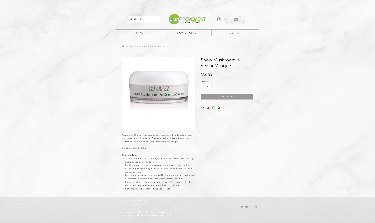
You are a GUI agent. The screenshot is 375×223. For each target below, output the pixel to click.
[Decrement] (203, 86)
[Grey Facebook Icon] (251, 206)
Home (125, 46)
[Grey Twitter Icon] (242, 206)
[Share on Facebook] (202, 107)
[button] (235, 18)
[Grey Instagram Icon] (255, 206)
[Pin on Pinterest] (208, 107)
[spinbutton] (207, 86)
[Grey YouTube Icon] (246, 206)
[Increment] (212, 86)
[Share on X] (219, 107)
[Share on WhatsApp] (213, 107)
